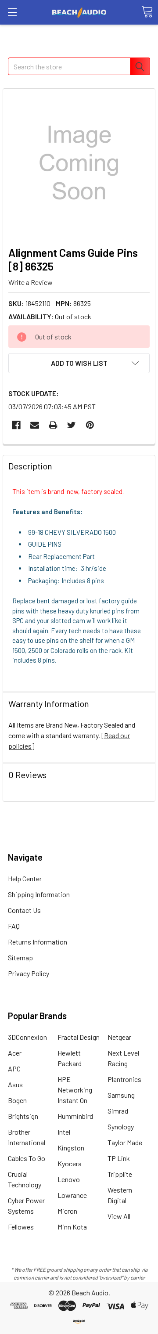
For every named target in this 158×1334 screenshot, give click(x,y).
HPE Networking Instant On (74, 1089)
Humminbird (75, 1116)
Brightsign (23, 1116)
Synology (121, 1126)
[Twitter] (71, 425)
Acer (15, 1053)
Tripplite (120, 1174)
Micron (67, 1211)
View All (119, 1216)
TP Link (119, 1158)
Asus (15, 1084)
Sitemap (20, 957)
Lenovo (68, 1179)
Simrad (118, 1111)
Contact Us (24, 910)
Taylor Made (125, 1142)
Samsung (121, 1095)
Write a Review (30, 282)
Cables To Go (26, 1158)
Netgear (119, 1037)
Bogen (17, 1100)
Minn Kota (72, 1226)
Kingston (70, 1147)
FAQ (14, 926)
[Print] (53, 425)
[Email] (35, 425)
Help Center (25, 878)
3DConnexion (27, 1037)
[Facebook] (16, 425)
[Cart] (147, 12)
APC (14, 1068)
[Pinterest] (90, 425)
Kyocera (69, 1163)
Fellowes (21, 1226)
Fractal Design (78, 1037)
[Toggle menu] (12, 12)
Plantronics (124, 1079)
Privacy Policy (28, 973)
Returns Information (37, 941)
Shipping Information (39, 894)
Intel (63, 1132)
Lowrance (72, 1195)
